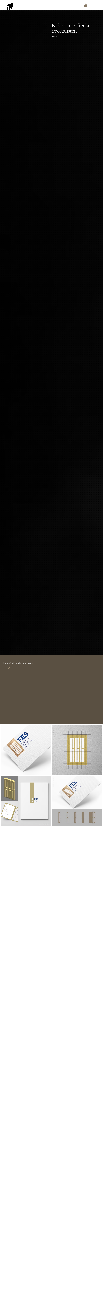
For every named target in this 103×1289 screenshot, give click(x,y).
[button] (93, 5)
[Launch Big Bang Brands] (10, 6)
